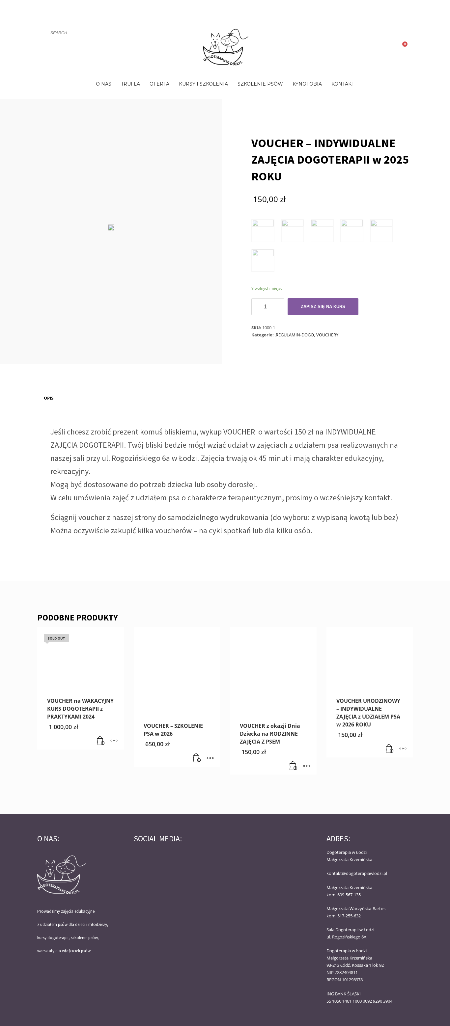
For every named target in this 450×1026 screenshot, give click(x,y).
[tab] (48, 398)
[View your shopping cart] (408, 46)
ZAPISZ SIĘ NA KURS (323, 306)
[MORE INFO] (114, 741)
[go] (41, 33)
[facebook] (398, 12)
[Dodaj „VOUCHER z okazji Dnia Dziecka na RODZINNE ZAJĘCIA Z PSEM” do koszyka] (293, 766)
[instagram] (408, 12)
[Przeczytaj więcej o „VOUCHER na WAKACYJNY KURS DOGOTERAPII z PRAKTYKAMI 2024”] (100, 741)
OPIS (48, 398)
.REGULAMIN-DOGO (294, 335)
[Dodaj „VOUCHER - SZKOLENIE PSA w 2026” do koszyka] (197, 758)
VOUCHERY (327, 335)
